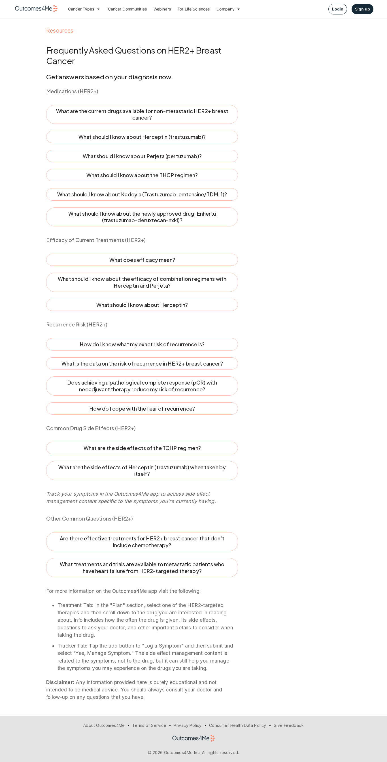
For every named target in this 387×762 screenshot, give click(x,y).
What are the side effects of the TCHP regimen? (142, 448)
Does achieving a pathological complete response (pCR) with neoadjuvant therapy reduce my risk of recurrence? (142, 385)
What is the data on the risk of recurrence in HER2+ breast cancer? (142, 363)
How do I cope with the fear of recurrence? (142, 408)
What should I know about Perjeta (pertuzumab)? (142, 156)
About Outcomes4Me (104, 725)
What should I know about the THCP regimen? (142, 175)
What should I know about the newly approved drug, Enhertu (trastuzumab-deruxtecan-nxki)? (142, 217)
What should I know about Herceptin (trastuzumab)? (142, 136)
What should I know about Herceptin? (142, 305)
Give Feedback (289, 725)
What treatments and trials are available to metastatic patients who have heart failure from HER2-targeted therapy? (142, 567)
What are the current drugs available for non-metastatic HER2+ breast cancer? (142, 114)
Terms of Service (149, 725)
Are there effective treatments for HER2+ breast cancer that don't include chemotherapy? (142, 541)
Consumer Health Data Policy (237, 725)
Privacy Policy (188, 725)
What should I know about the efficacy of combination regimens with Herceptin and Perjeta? (142, 282)
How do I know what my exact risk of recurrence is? (142, 344)
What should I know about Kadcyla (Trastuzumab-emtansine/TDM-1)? (142, 194)
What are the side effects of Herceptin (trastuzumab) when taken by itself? (142, 470)
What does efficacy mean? (142, 259)
